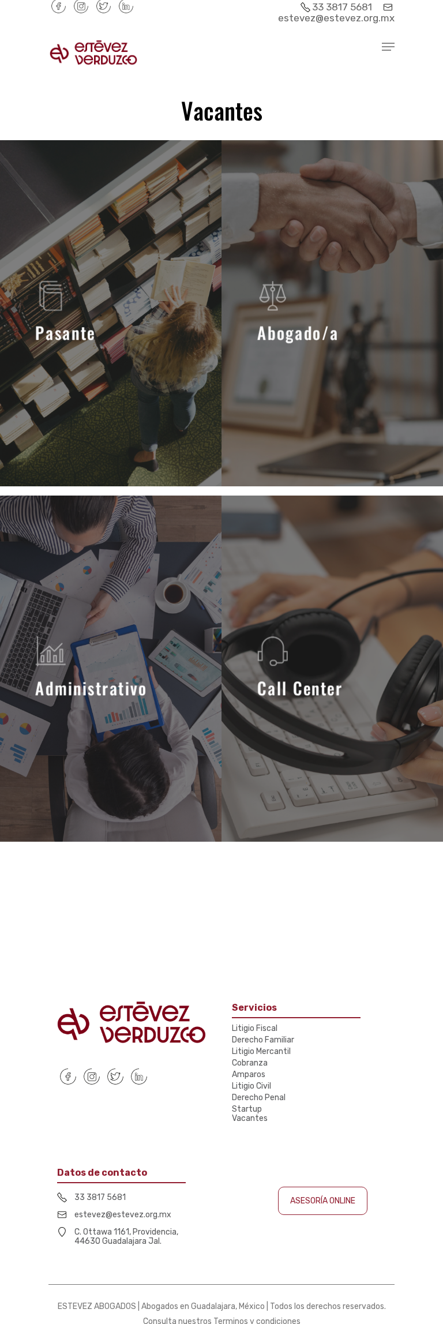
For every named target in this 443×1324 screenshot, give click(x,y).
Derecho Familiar (263, 1040)
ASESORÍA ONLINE (322, 1201)
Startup (247, 1109)
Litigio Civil (251, 1086)
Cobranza (250, 1063)
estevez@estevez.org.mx (336, 18)
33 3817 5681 (343, 7)
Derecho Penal (259, 1097)
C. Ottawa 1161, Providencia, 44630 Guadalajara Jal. (126, 1237)
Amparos (248, 1074)
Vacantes (250, 1118)
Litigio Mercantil (261, 1051)
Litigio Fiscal (254, 1028)
